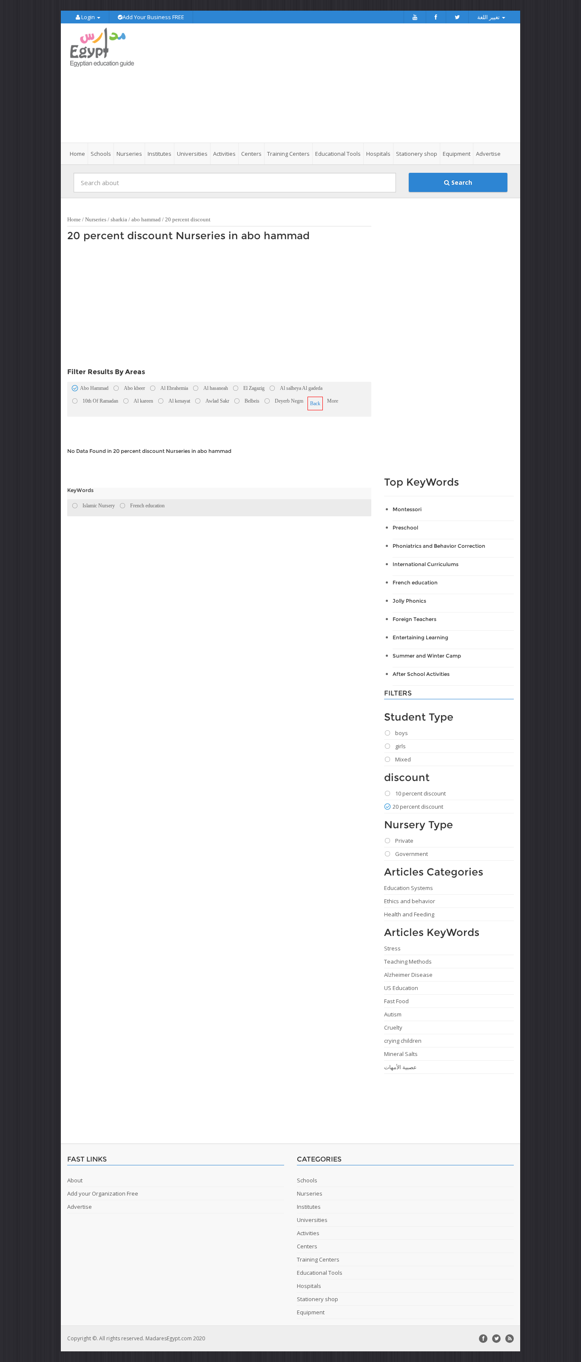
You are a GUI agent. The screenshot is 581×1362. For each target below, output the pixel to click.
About (75, 1180)
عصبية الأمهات (400, 1067)
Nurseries (95, 219)
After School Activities (421, 674)
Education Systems (408, 888)
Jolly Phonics (409, 601)
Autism (393, 1014)
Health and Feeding (409, 914)
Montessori (407, 509)
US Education (401, 988)
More (332, 401)
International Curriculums (426, 564)
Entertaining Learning (420, 637)
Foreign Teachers (414, 619)
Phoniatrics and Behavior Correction (439, 546)
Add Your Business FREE (153, 17)
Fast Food (396, 1001)
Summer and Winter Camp (427, 655)
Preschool (405, 527)
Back (315, 403)
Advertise (488, 153)
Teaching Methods (408, 961)
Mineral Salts (401, 1054)
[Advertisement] (338, 83)
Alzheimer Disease (408, 975)
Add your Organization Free (102, 1193)
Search (461, 182)
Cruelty (393, 1027)
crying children (403, 1040)
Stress (392, 948)
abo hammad (146, 219)
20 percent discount (188, 219)
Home (77, 153)
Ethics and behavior (409, 901)
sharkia (119, 219)
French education (415, 582)
